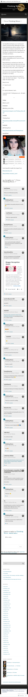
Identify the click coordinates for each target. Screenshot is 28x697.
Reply (23, 189)
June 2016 (6, 650)
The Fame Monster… (11, 665)
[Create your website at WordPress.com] (14, 1)
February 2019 (7, 621)
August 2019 (6, 609)
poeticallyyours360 (9, 298)
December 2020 (7, 592)
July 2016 (6, 648)
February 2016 (7, 654)
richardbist (9, 662)
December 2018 (7, 625)
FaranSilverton (8, 371)
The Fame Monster (7, 571)
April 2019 (6, 617)
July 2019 (6, 611)
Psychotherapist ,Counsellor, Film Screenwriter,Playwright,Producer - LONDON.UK (13, 471)
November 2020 (7, 594)
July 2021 (6, 586)
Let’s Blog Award (7, 577)
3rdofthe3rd (7, 384)
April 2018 (6, 640)
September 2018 (7, 630)
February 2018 (7, 644)
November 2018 (7, 627)
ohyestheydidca (8, 252)
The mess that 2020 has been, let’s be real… (13, 579)
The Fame (6, 573)
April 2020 (6, 598)
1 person (10, 195)
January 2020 (6, 602)
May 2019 (6, 615)
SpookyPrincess (8, 224)
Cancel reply (13, 533)
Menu (4, 14)
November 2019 (7, 604)
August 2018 (6, 632)
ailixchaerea (9, 672)
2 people (12, 343)
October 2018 (7, 629)
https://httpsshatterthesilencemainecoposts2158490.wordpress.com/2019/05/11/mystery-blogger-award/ (14, 461)
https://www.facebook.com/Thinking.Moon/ (13, 130)
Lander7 (6, 348)
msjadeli (6, 310)
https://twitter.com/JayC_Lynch (10, 173)
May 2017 (6, 646)
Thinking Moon (14, 6)
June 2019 (6, 613)
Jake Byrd (6, 432)
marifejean (7, 188)
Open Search (26, 14)
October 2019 (7, 605)
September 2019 (7, 607)
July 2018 (6, 634)
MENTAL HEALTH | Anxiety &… (15, 676)
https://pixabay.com (7, 170)
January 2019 (6, 623)
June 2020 (6, 596)
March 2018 (6, 642)
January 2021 (6, 590)
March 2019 (6, 619)
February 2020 (7, 600)
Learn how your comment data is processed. (13, 552)
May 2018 (6, 638)
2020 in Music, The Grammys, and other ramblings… (14, 575)
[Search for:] (14, 563)
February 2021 (7, 588)
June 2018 (6, 636)
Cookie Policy (4, 691)
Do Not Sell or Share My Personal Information (12, 682)
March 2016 (6, 652)
